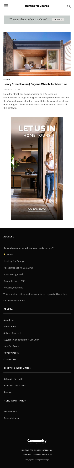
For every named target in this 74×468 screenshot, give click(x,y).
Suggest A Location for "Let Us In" (21, 339)
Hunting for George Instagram (37, 450)
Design (6, 80)
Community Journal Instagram (37, 455)
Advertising (9, 326)
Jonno (6, 89)
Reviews (7, 392)
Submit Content (12, 333)
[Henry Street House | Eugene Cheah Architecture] (37, 54)
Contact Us (9, 359)
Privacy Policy (11, 352)
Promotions (10, 411)
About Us (8, 320)
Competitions (11, 418)
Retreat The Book (13, 379)
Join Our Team (11, 346)
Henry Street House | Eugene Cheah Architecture (35, 84)
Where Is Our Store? (14, 385)
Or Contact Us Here (14, 300)
